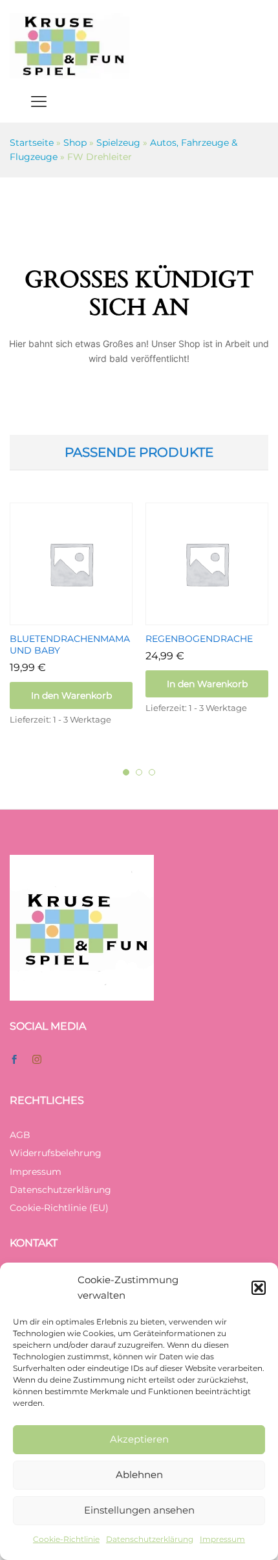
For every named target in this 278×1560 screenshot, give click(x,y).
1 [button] (126, 772)
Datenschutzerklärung (149, 1539)
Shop (75, 142)
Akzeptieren (139, 1439)
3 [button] (152, 772)
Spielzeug (118, 142)
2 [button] (139, 772)
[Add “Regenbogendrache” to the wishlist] (222, 617)
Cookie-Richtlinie (66, 1539)
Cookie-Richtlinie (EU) (59, 1208)
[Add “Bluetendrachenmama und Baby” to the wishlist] (86, 617)
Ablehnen (139, 1474)
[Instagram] (36, 1060)
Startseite (32, 142)
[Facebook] (14, 1060)
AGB (20, 1135)
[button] (258, 1287)
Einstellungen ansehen (139, 1510)
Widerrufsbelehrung (56, 1153)
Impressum (222, 1539)
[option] (71, 626)
